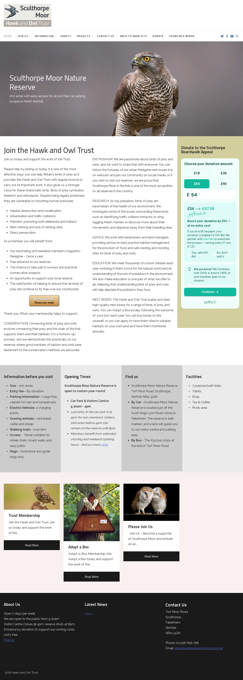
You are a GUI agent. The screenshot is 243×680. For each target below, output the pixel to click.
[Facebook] (227, 36)
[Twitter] (222, 36)
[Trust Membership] (32, 497)
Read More (32, 545)
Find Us (9, 640)
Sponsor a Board (182, 36)
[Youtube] (232, 36)
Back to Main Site (133, 36)
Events (66, 36)
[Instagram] (236, 36)
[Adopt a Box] (92, 512)
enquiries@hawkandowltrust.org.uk (199, 648)
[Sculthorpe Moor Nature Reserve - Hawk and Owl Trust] (27, 15)
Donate (158, 36)
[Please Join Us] (151, 502)
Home (8, 36)
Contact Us (105, 36)
